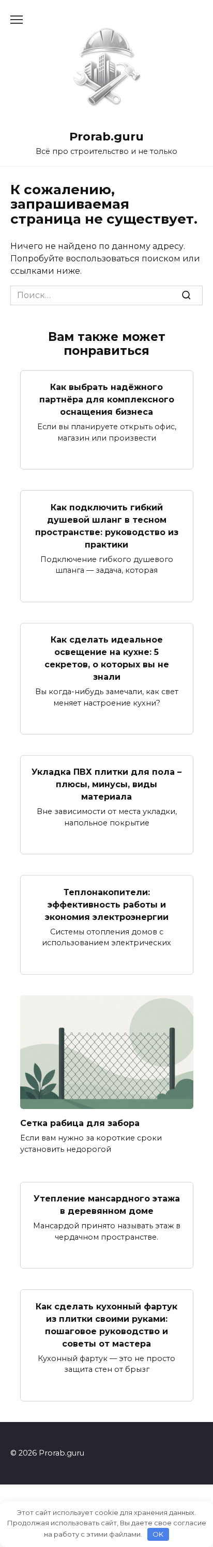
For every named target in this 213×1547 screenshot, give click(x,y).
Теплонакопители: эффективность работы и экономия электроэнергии (107, 904)
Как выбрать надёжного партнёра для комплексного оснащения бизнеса (106, 399)
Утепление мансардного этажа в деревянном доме (107, 1205)
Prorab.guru (106, 136)
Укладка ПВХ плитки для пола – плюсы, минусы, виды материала (106, 784)
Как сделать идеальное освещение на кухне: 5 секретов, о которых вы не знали (106, 658)
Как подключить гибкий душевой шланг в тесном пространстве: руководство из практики (106, 525)
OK (158, 1534)
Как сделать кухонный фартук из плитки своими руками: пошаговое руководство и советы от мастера (106, 1324)
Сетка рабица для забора (80, 1123)
